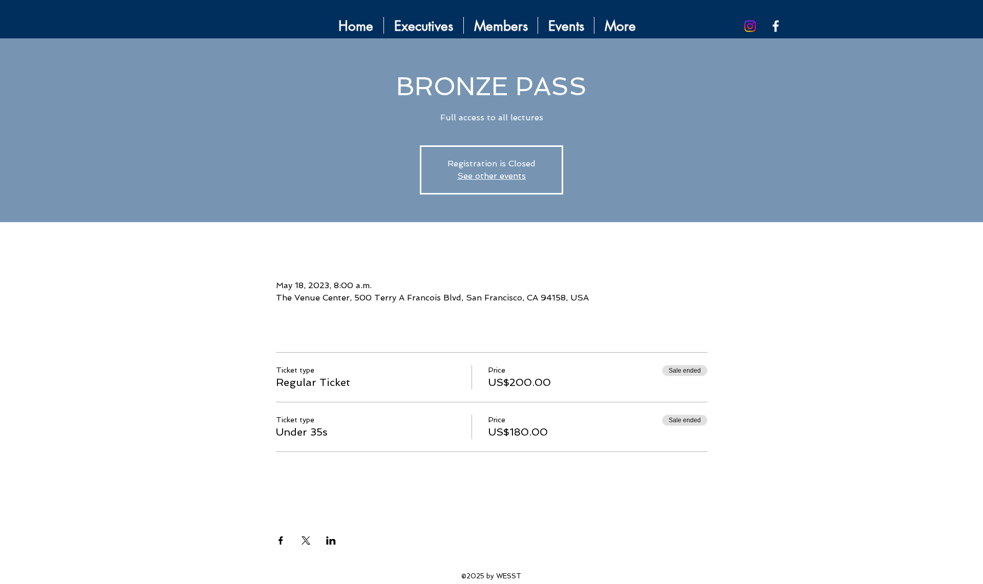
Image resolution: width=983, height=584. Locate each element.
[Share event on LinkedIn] (331, 540)
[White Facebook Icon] (775, 26)
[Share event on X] (306, 540)
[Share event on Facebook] (281, 540)
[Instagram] (750, 26)
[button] (566, 25)
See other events (491, 176)
